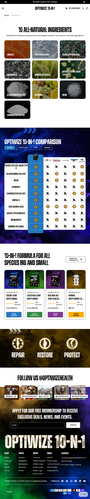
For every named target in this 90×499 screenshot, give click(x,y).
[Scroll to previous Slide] (5, 2)
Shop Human (76, 315)
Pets (36, 147)
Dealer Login (37, 471)
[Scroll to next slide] (84, 2)
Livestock (7, 461)
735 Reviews (80, 303)
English (10, 491)
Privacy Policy (52, 461)
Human (47, 147)
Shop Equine (14, 315)
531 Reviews (59, 303)
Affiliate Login (38, 464)
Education (22, 467)
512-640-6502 (74, 8)
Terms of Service (53, 464)
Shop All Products (73, 259)
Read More (10, 56)
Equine (9, 147)
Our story (36, 458)
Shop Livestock (34, 315)
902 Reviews (38, 303)
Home (6, 15)
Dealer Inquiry (38, 467)
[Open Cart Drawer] (87, 8)
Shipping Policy (52, 471)
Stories (21, 471)
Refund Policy (52, 467)
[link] (45, 2)
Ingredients (23, 461)
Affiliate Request (39, 461)
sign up (73, 425)
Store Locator (38, 474)
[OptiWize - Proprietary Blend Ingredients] (45, 8)
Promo (6, 471)
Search (50, 458)
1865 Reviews (18, 303)
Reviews (22, 458)
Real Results (23, 464)
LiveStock (23, 147)
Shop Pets (55, 315)
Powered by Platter (39, 481)
